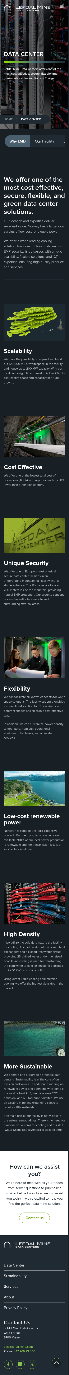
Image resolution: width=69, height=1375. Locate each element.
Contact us (34, 1218)
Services (11, 1286)
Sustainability (15, 1276)
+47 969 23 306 (24, 1351)
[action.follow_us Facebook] (8, 1364)
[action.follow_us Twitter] (32, 1364)
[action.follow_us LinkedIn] (20, 1364)
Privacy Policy (15, 1308)
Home (8, 119)
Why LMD (17, 141)
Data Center (14, 1265)
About (9, 1297)
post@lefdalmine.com (18, 1346)
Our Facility (44, 141)
